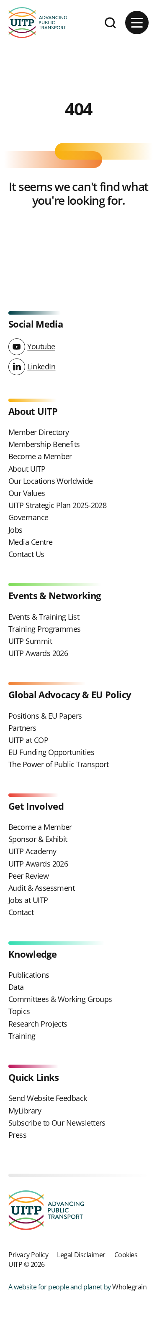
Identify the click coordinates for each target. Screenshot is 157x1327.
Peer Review (28, 876)
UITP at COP (28, 740)
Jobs (15, 530)
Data (16, 987)
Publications (28, 975)
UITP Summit (30, 641)
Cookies (126, 1254)
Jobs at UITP (28, 900)
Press (17, 1135)
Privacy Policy (28, 1254)
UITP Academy (32, 851)
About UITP (27, 469)
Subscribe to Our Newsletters (57, 1123)
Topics (19, 1011)
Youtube (41, 346)
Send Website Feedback (47, 1098)
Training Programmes (44, 629)
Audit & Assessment (41, 888)
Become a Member (40, 456)
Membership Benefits (44, 444)
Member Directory (38, 432)
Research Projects (37, 1024)
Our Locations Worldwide (50, 481)
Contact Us (26, 554)
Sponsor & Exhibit (37, 839)
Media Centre (30, 542)
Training (22, 1036)
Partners (22, 728)
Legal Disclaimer (81, 1254)
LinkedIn (41, 366)
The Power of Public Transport (58, 764)
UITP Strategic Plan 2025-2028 (57, 505)
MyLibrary (24, 1111)
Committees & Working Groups (60, 999)
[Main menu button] (137, 22)
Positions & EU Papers (45, 716)
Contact (20, 912)
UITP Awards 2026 (38, 653)
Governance (28, 517)
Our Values (26, 493)
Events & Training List (43, 617)
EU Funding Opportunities (51, 752)
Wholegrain (129, 1286)
